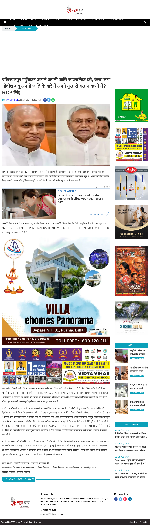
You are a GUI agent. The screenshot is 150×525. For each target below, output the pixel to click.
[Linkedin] (130, 499)
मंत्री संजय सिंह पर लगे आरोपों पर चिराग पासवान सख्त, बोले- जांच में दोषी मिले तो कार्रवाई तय (130, 437)
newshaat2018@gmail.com (51, 514)
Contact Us (48, 509)
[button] (5, 22)
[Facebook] (116, 499)
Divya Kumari (11, 100)
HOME (13, 20)
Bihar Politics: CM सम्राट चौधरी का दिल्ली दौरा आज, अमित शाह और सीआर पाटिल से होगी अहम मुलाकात (131, 477)
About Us (46, 494)
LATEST (131, 345)
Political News (26, 28)
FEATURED (131, 424)
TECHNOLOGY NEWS (22, 25)
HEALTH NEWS (99, 20)
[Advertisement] (75, 53)
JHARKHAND (117, 20)
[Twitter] (120, 499)
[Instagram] (125, 499)
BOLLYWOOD (42, 25)
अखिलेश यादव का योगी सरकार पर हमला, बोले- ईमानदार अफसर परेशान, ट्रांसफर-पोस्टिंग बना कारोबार (130, 450)
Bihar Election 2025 (77, 20)
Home (7, 28)
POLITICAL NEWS (29, 20)
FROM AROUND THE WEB (18, 479)
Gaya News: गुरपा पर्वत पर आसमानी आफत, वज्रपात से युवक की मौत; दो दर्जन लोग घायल (131, 463)
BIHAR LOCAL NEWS (51, 20)
